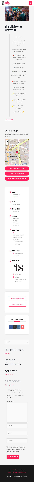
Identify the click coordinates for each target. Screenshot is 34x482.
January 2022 (9, 374)
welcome (7, 353)
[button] (7, 141)
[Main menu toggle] (30, 3)
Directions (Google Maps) (17, 168)
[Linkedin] (18, 327)
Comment (10, 401)
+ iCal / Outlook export (17, 304)
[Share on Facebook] (11, 327)
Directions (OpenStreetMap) (17, 178)
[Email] (22, 327)
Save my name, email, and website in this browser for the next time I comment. (16, 449)
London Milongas (15, 470)
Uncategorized (9, 385)
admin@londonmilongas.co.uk (17, 472)
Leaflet (17, 164)
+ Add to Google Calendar (17, 298)
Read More (16, 211)
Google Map (9, 120)
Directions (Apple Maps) (17, 173)
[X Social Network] (15, 327)
